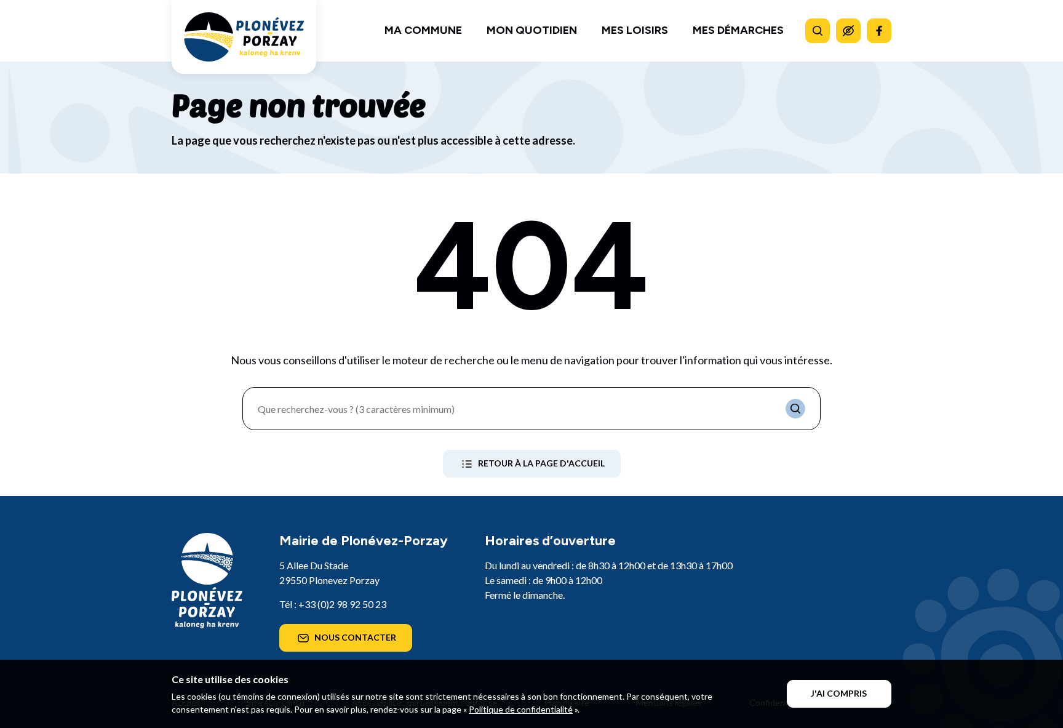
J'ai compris (839, 693)
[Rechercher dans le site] (817, 30)
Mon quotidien (532, 30)
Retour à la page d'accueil (541, 463)
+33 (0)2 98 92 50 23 (342, 604)
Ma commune (423, 30)
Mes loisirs (635, 30)
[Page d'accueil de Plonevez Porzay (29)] (244, 37)
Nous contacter (355, 637)
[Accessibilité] (848, 30)
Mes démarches (738, 30)
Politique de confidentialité (521, 709)
